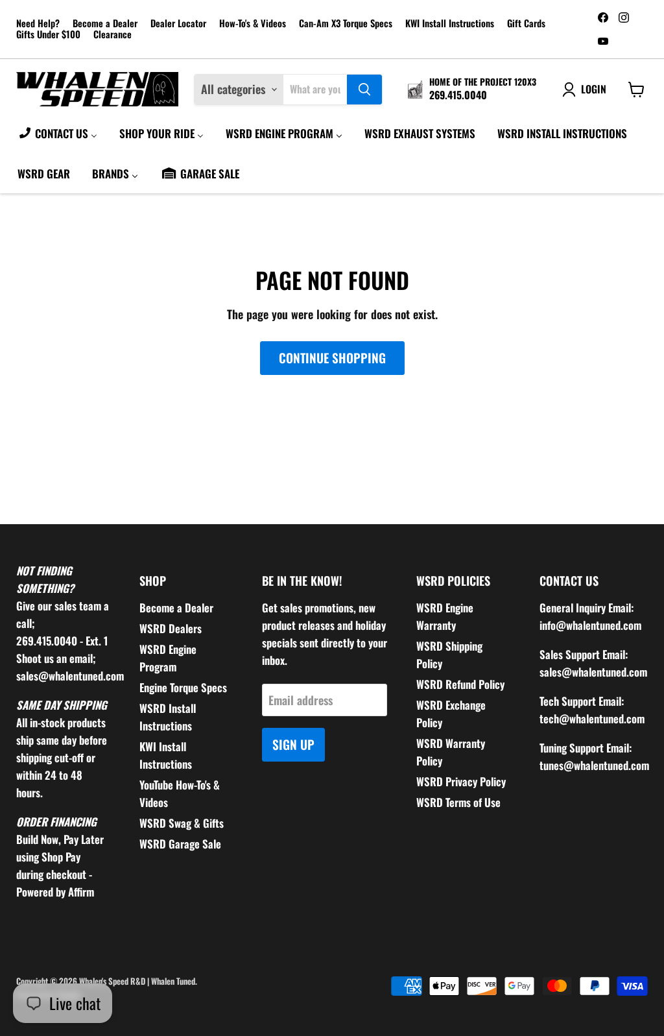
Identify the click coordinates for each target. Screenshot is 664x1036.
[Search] (364, 89)
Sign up (293, 744)
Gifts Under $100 (48, 34)
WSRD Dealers (170, 628)
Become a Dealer (105, 23)
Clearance (112, 34)
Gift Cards (526, 23)
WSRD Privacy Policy (461, 781)
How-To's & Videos (252, 23)
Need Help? (38, 23)
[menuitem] (57, 133)
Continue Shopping (332, 357)
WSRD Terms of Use (458, 802)
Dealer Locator (178, 23)
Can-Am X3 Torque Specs (345, 23)
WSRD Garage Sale (180, 844)
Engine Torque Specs (183, 687)
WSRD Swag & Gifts (181, 823)
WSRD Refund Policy (460, 684)
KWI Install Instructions (449, 23)
